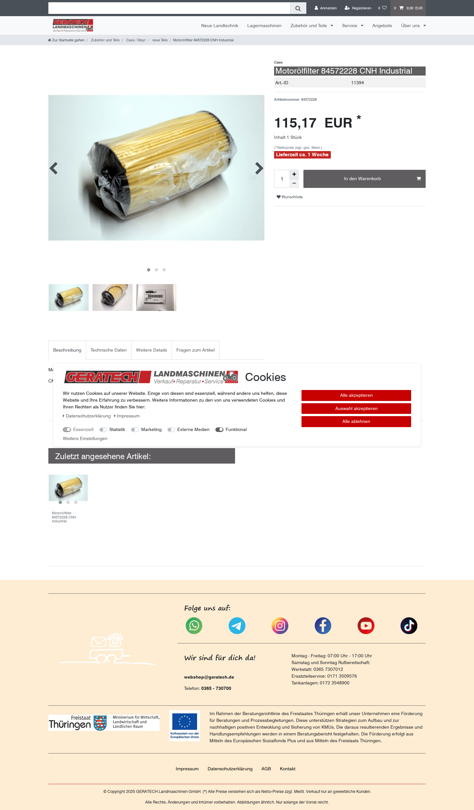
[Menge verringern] (294, 183)
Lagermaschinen (264, 25)
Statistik (117, 429)
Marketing (151, 429)
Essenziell (83, 429)
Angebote (382, 25)
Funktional (236, 429)
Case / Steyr (135, 40)
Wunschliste (292, 196)
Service (350, 25)
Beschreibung (67, 350)
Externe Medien (193, 429)
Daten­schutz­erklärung (230, 768)
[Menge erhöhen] (294, 174)
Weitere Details (151, 350)
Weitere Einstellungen (85, 438)
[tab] (67, 350)
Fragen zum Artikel (195, 350)
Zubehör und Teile (309, 25)
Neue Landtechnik (219, 25)
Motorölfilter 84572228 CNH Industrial (64, 517)
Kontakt (287, 768)
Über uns (411, 25)
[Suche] (298, 8)
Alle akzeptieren (356, 395)
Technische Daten (109, 350)
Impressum (187, 768)
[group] (68, 488)
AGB (266, 768)
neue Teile (159, 40)
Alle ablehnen (356, 421)
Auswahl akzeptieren (356, 408)
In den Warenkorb (362, 178)
